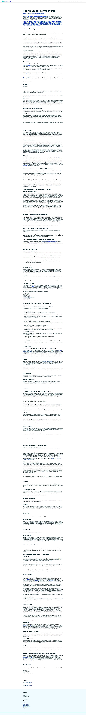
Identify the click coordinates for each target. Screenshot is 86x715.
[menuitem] (59, 1)
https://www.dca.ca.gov (33, 660)
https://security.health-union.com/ (28, 459)
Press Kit (24, 708)
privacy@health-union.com (54, 176)
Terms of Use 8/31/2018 (28, 682)
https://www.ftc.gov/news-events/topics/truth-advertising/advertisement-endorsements (37, 243)
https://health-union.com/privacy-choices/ (54, 158)
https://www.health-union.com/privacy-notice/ (38, 158)
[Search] (83, 1)
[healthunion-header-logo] (6, 1)
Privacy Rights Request (26, 165)
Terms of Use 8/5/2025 (28, 685)
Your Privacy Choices (57, 157)
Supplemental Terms (27, 39)
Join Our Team (25, 707)
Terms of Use (24, 703)
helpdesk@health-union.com (47, 361)
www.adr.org (51, 580)
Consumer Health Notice (26, 704)
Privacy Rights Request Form (40, 176)
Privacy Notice (34, 39)
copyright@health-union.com (30, 297)
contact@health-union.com (26, 693)
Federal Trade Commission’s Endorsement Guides (49, 241)
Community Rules (50, 350)
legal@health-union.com (58, 566)
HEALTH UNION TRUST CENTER (56, 458)
